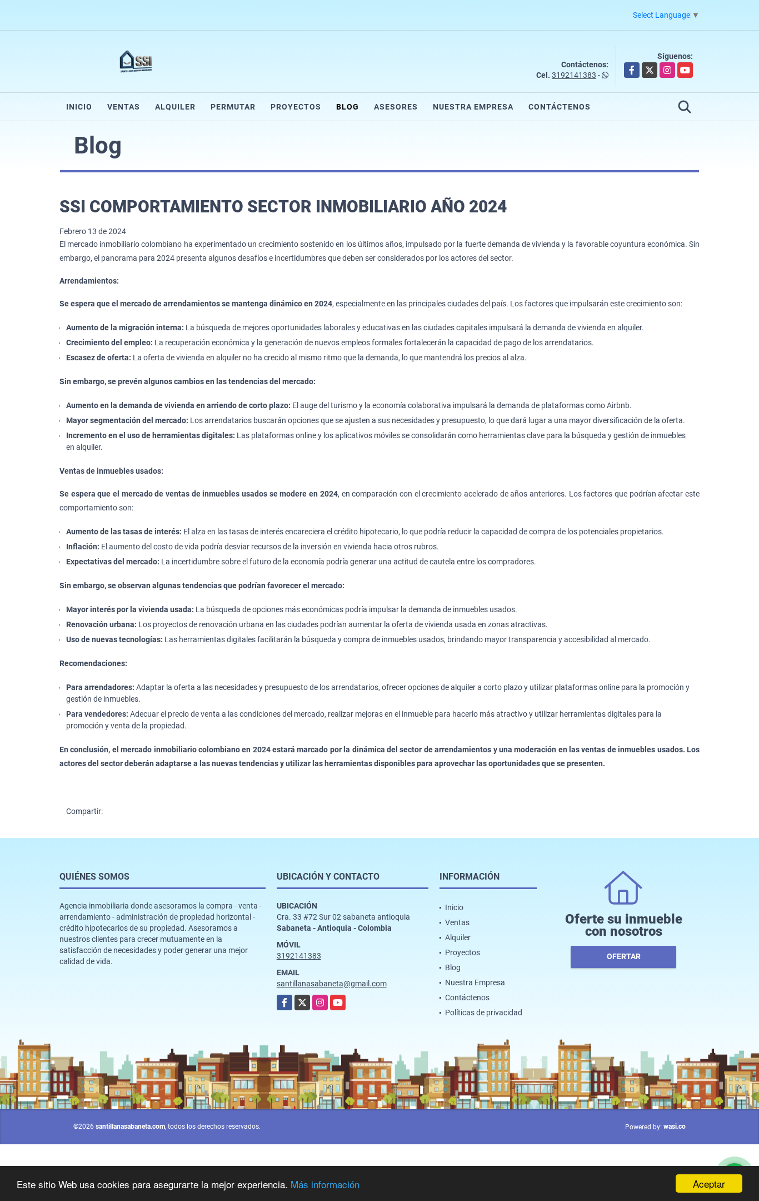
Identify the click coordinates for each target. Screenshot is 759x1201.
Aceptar (709, 1183)
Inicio (79, 106)
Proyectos (296, 106)
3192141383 (574, 75)
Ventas (123, 106)
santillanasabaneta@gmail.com (332, 983)
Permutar (233, 106)
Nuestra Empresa (473, 106)
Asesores (396, 106)
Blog (347, 106)
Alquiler (175, 106)
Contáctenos (559, 106)
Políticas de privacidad (483, 1012)
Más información (325, 1184)
